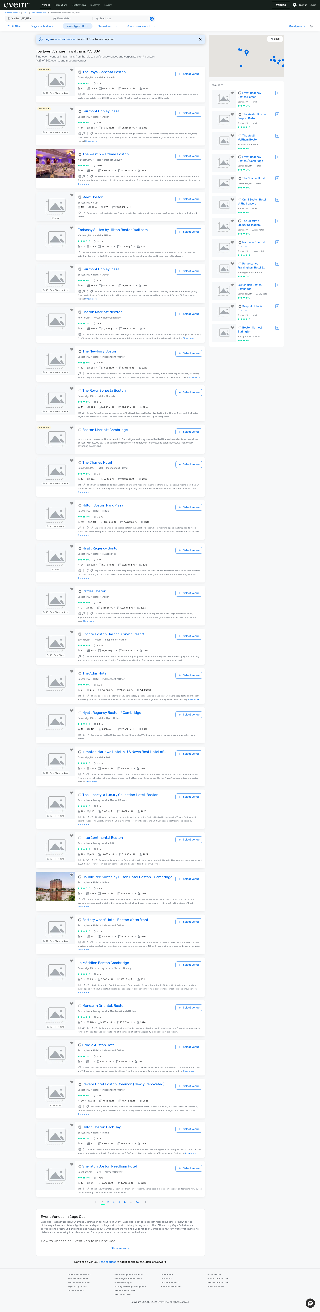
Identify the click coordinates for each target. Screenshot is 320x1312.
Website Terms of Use (218, 1282)
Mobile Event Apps (123, 1282)
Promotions (61, 5)
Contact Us (166, 1278)
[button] (80, 19)
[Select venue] (277, 93)
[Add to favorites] (72, 70)
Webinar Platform (122, 1294)
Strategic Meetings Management (130, 1286)
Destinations (79, 5)
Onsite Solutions (76, 1290)
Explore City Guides (77, 1286)
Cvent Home (167, 1274)
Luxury (108, 5)
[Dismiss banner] (200, 39)
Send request (107, 1262)
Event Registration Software (128, 1278)
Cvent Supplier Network (79, 1274)
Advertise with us (216, 1286)
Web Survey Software (124, 1290)
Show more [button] (118, 1248)
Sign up (303, 5)
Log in (313, 5)
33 (137, 1202)
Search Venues (12, 13)
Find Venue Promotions (79, 1282)
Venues (46, 5)
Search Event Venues (78, 1278)
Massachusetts (39, 13)
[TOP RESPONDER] (80, 72)
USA (26, 13)
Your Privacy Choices (171, 1286)
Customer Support (170, 1282)
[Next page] (145, 1202)
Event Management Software (128, 1274)
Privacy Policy (214, 1274)
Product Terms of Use (218, 1278)
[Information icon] (311, 26)
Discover (95, 5)
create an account (66, 39)
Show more (91, 141)
